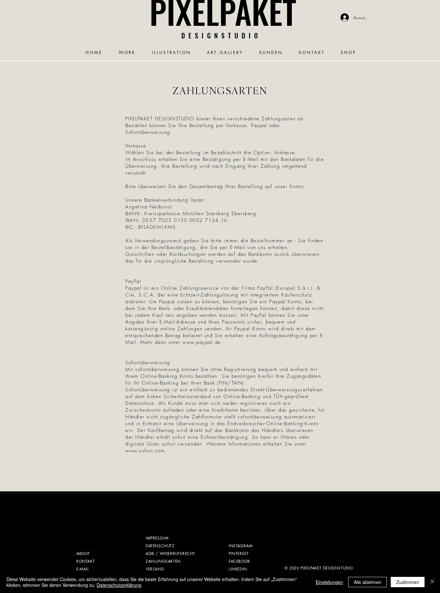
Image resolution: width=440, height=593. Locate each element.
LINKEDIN (238, 569)
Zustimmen (407, 582)
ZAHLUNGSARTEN (163, 561)
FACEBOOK (239, 561)
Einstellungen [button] (329, 582)
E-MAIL (82, 569)
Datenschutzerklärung (119, 585)
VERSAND (155, 569)
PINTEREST (239, 553)
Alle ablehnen (367, 582)
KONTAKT (85, 561)
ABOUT (83, 553)
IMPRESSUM (157, 538)
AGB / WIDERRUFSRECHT (170, 553)
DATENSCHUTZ (160, 545)
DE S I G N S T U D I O (220, 35)
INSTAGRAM (241, 545)
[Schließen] (432, 582)
